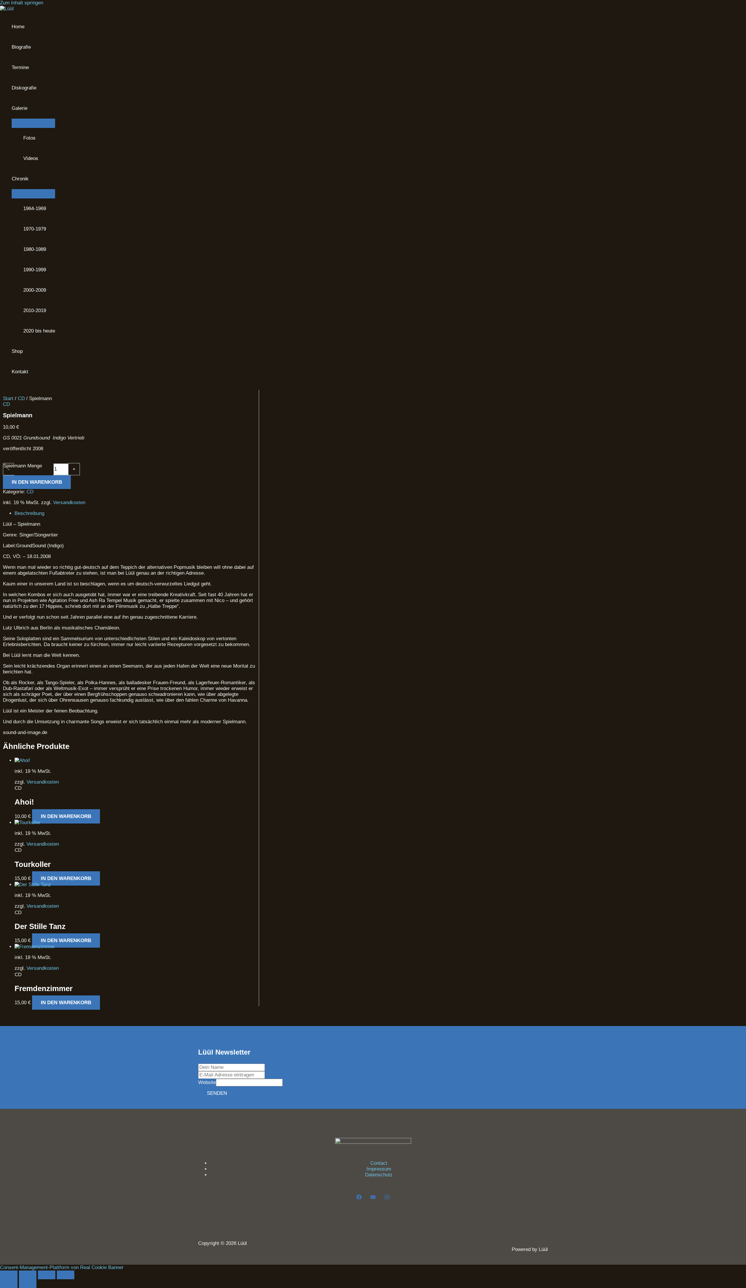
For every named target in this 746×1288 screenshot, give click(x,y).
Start (8, 398)
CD (21, 398)
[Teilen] (46, 1275)
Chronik (20, 179)
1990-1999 (34, 269)
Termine (20, 67)
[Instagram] (387, 1198)
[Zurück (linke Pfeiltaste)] (8, 1283)
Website (207, 1082)
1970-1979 (34, 229)
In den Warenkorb (37, 482)
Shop (17, 351)
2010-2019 (34, 310)
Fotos (29, 138)
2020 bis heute (39, 331)
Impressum (379, 1169)
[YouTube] (373, 1198)
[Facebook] (359, 1198)
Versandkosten (69, 502)
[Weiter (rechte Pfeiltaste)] (27, 1283)
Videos (30, 158)
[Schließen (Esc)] (65, 1275)
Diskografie (24, 88)
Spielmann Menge (22, 466)
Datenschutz (379, 1175)
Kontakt (20, 371)
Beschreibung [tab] (29, 513)
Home (18, 26)
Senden (217, 1093)
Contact (378, 1163)
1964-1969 (34, 208)
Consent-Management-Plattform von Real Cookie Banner (62, 1267)
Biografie (21, 47)
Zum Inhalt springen (21, 3)
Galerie (19, 108)
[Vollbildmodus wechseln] (27, 1275)
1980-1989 (34, 249)
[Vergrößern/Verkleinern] (8, 1275)
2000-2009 (34, 290)
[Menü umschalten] (33, 123)
